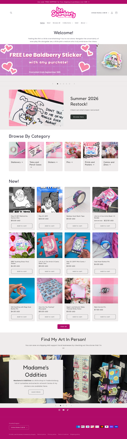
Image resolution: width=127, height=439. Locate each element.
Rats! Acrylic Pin (100, 307)
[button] (11, 13)
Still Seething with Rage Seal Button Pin (21, 308)
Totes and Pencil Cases (35, 163)
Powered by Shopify (30, 434)
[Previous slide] (53, 84)
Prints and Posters (90, 163)
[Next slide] (74, 84)
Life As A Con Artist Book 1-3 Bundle (104, 217)
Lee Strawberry (18, 434)
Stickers (51, 162)
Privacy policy (52, 434)
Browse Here (78, 117)
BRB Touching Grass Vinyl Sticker (20, 262)
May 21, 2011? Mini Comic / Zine (76, 262)
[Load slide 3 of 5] (63, 83)
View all (63, 326)
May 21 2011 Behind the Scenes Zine (19, 217)
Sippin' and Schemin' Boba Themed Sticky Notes (76, 308)
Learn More (35, 392)
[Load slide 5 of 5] (69, 83)
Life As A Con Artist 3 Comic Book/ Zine (49, 262)
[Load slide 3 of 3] (66, 405)
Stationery (16, 162)
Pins (68, 162)
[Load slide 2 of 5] (60, 83)
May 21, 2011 (43, 216)
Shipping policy (75, 434)
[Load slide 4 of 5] (66, 83)
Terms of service (63, 434)
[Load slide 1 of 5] (57, 83)
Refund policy (41, 434)
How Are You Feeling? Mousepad (46, 308)
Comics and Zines (109, 163)
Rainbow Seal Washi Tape (75, 216)
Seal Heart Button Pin (102, 261)
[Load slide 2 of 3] (63, 405)
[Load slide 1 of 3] (60, 405)
